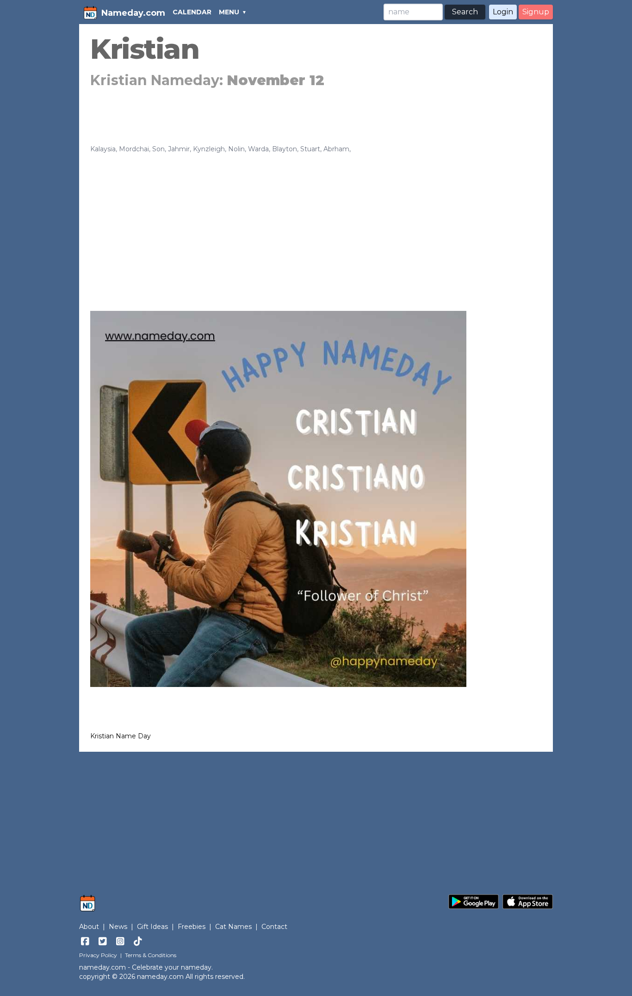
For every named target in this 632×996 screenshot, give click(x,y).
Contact (274, 926)
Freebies (191, 926)
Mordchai (134, 149)
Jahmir (179, 149)
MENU (229, 12)
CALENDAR (192, 12)
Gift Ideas (152, 926)
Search (465, 11)
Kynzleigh (209, 149)
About (89, 926)
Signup (535, 11)
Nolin (236, 149)
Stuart (310, 149)
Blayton (284, 149)
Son (158, 149)
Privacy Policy (98, 955)
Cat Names (233, 926)
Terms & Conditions (150, 955)
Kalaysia (103, 149)
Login (503, 11)
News (118, 926)
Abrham (336, 149)
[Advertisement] (316, 223)
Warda (258, 149)
